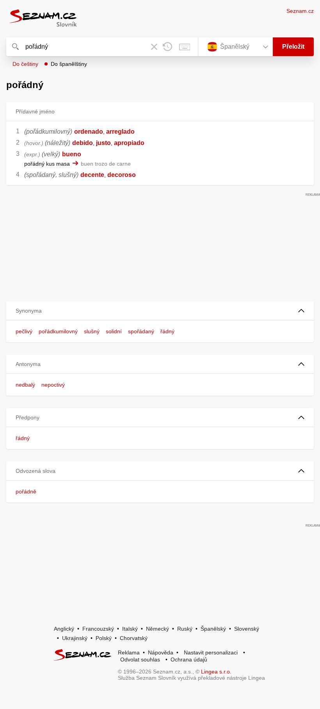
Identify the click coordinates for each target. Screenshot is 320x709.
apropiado (129, 143)
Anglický (64, 629)
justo (103, 143)
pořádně (26, 491)
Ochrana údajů (189, 659)
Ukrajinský (74, 638)
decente (92, 175)
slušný (92, 331)
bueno (71, 154)
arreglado (120, 131)
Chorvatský (134, 638)
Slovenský (246, 629)
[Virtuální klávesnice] (184, 46)
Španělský (213, 629)
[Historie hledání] (167, 46)
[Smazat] (154, 46)
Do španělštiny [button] (69, 64)
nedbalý (25, 385)
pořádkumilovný (58, 331)
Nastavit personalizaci (211, 652)
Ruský (184, 629)
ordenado (88, 131)
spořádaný (141, 331)
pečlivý (24, 331)
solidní (114, 331)
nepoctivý (53, 385)
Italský (130, 629)
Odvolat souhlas (140, 659)
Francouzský (98, 629)
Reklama (129, 652)
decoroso (121, 175)
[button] (160, 310)
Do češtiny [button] (25, 64)
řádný (167, 331)
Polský (104, 638)
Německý (157, 629)
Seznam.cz (300, 11)
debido (82, 143)
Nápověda (160, 652)
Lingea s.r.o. (216, 671)
